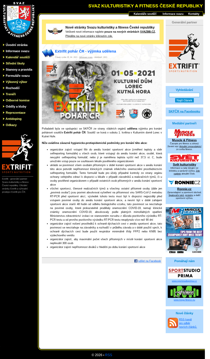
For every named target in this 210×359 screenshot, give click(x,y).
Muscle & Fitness (184, 140)
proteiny (189, 195)
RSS (108, 355)
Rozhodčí (12, 88)
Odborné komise (18, 100)
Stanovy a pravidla (19, 69)
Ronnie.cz (184, 189)
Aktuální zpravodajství (190, 146)
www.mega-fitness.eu (184, 300)
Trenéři (11, 94)
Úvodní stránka (16, 45)
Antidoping (14, 118)
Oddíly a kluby (16, 106)
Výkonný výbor (16, 82)
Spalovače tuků (176, 195)
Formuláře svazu (18, 75)
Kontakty (193, 13)
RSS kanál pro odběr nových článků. (188, 323)
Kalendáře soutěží (145, 13)
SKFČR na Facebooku (184, 111)
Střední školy (15, 63)
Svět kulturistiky (184, 164)
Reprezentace (15, 112)
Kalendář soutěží (18, 57)
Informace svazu (17, 51)
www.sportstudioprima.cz (184, 281)
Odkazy (11, 125)
